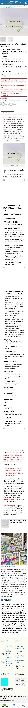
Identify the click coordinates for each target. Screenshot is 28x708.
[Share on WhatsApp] (1, 104)
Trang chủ (2, 6)
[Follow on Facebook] (2, 600)
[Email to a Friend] (9, 104)
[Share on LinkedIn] (15, 104)
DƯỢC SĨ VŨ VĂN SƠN (8, 567)
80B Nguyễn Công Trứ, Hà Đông (9, 665)
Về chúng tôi (20, 646)
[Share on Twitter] (7, 104)
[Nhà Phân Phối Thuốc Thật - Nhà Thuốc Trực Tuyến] (14, 2)
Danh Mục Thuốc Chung (13, 6)
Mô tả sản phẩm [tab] (6, 113)
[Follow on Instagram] (4, 600)
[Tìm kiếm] (25, 2)
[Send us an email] (7, 600)
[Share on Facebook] (4, 104)
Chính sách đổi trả (21, 649)
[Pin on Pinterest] (12, 104)
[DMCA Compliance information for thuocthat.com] (7, 689)
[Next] (25, 22)
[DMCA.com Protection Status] (4, 682)
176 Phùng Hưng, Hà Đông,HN (8, 657)
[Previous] (2, 22)
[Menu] (2, 2)
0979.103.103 (13, 499)
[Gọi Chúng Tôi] (10, 600)
